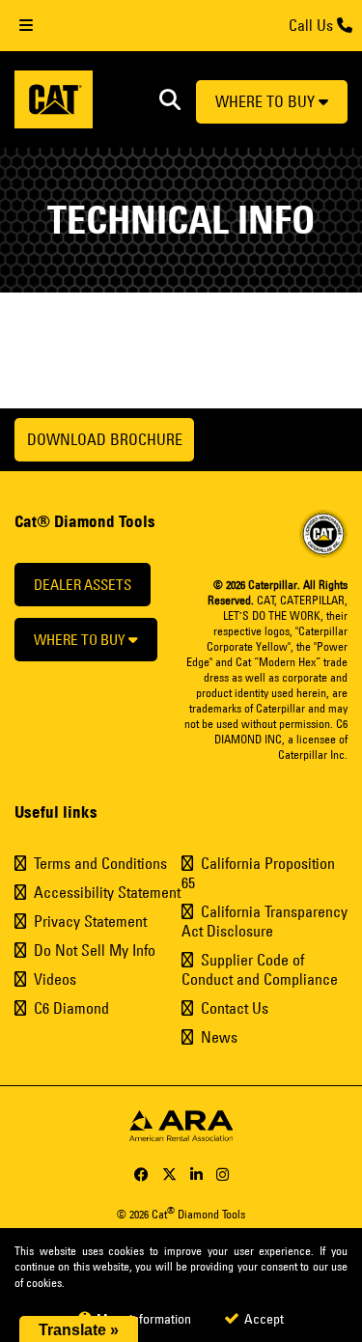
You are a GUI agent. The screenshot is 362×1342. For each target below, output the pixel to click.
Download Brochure (104, 439)
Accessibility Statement (107, 892)
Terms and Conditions (100, 863)
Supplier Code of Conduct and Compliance (259, 969)
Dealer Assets (82, 584)
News (219, 1037)
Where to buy (267, 101)
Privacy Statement (90, 921)
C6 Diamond (71, 1008)
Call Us (313, 25)
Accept (262, 1319)
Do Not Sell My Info (94, 950)
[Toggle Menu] (26, 25)
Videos (55, 979)
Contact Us (234, 1008)
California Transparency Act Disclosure (264, 921)
